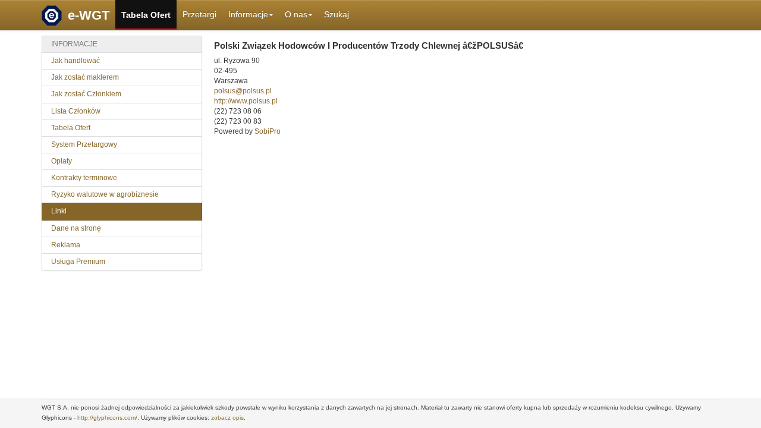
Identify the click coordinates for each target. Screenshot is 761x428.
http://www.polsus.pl (246, 101)
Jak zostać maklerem (85, 77)
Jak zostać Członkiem (86, 94)
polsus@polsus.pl (243, 91)
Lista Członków (75, 111)
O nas (296, 14)
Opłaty (61, 161)
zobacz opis (227, 417)
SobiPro (267, 131)
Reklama (65, 245)
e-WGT (88, 15)
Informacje (248, 14)
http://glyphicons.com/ (107, 417)
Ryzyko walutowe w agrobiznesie (105, 194)
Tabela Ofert (146, 15)
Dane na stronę (76, 228)
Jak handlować (75, 60)
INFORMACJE (74, 44)
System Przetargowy (84, 144)
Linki (59, 211)
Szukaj (336, 14)
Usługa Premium (78, 261)
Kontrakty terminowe (84, 178)
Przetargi (199, 14)
